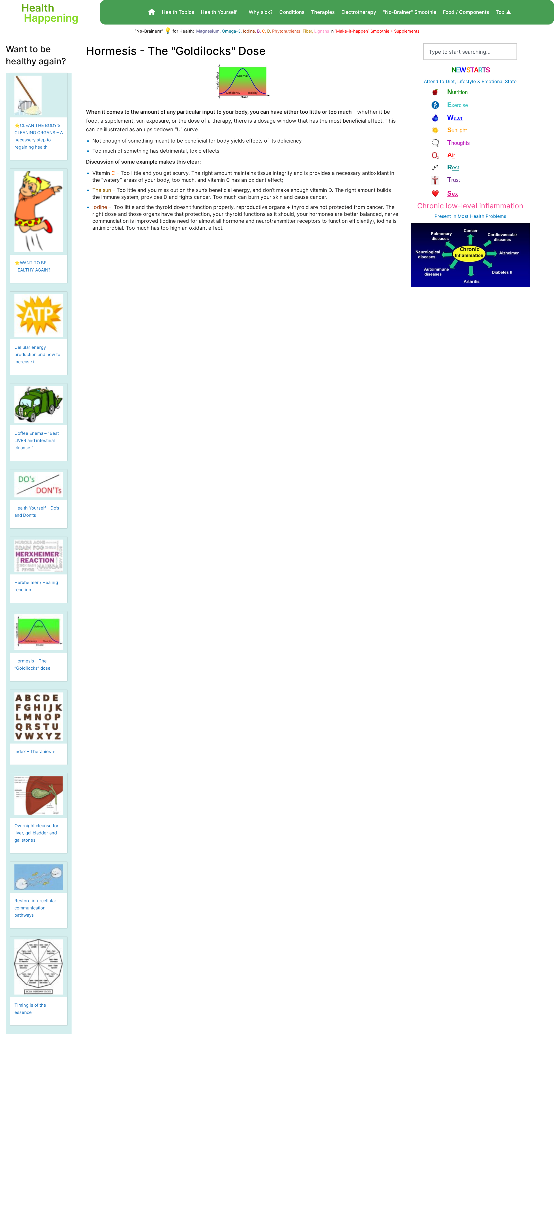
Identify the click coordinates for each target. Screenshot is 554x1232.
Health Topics (178, 12)
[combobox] (470, 51)
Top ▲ (503, 12)
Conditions (291, 12)
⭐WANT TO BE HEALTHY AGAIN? (32, 266)
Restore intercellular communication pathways (35, 908)
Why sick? (261, 12)
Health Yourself (219, 12)
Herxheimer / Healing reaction (36, 586)
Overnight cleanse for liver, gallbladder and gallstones (36, 833)
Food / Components (466, 12)
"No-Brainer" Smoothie (409, 12)
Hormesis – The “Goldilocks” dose (32, 664)
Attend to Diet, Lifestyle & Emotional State (470, 81)
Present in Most (452, 216)
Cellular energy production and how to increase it (37, 354)
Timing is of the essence (30, 1008)
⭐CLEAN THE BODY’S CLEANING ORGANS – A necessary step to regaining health (38, 136)
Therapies (323, 12)
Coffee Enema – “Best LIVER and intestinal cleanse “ (36, 440)
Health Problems (488, 216)
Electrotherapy (358, 12)
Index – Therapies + (34, 751)
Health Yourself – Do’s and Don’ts (36, 511)
